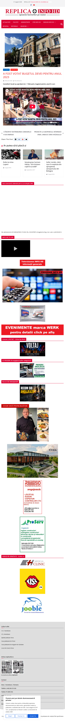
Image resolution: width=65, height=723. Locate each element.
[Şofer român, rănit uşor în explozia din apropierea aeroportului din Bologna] (54, 151)
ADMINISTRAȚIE (25, 22)
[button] (55, 22)
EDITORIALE (14, 26)
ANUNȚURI (23, 26)
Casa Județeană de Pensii (8, 641)
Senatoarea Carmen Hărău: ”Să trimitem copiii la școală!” (32, 164)
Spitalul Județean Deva (7, 637)
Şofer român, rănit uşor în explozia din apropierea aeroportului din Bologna (53, 166)
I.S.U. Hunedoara (5, 631)
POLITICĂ (15, 22)
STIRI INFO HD (37, 22)
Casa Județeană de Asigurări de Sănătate (12, 644)
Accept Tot (33, 716)
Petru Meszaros (18, 80)
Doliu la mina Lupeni (8, 163)
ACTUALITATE (6, 22)
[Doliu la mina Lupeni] (10, 151)
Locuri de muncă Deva (7, 648)
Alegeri (10, 716)
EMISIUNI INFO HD (48, 22)
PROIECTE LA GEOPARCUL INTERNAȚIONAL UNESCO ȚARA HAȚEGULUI (47, 133)
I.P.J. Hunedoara (5, 634)
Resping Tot (21, 716)
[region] (22, 707)
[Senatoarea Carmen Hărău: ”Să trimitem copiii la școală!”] (32, 151)
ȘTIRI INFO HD (14, 69)
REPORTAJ (5, 26)
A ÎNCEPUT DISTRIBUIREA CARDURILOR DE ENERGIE (17, 133)
